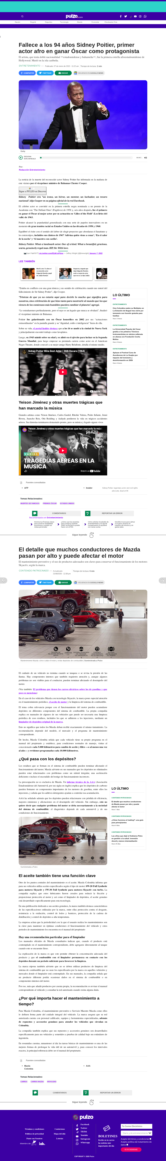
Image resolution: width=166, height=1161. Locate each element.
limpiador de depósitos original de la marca (41, 721)
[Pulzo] (74, 16)
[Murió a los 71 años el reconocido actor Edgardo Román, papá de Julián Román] (28, 273)
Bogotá (33, 22)
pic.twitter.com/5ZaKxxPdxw (51, 253)
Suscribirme (131, 1150)
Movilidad (51, 1082)
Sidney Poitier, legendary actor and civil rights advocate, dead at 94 (120, 489)
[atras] (99, 274)
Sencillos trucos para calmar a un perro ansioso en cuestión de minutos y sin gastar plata (125, 524)
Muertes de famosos (30, 503)
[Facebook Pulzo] (120, 17)
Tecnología (64, 22)
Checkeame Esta (111, 22)
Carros (24, 1082)
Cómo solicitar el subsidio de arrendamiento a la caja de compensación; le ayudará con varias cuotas (98, 524)
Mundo (79, 22)
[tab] (56, 513)
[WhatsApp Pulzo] (145, 17)
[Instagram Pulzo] (140, 17)
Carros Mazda (37, 1082)
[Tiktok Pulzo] (131, 17)
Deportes (48, 22)
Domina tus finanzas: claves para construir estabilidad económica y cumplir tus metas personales (44, 524)
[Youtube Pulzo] (135, 17)
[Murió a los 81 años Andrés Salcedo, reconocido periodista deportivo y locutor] (102, 273)
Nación (17, 22)
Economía (95, 22)
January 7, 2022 (95, 253)
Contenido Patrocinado (34, 570)
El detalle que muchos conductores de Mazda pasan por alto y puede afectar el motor (126, 804)
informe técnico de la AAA (81, 782)
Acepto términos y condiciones (135, 1139)
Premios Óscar (50, 503)
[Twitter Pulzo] (125, 17)
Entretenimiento (29, 65)
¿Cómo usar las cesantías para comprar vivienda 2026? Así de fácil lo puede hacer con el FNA (70, 524)
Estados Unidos (67, 503)
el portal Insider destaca (45, 328)
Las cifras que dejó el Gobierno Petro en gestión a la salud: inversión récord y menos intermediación (127, 838)
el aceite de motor (58, 702)
